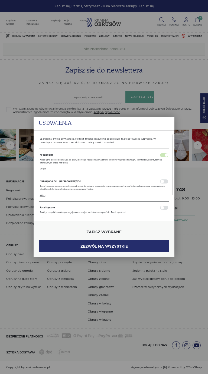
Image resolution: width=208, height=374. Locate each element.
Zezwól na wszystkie (104, 246)
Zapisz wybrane (104, 231)
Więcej (43, 169)
